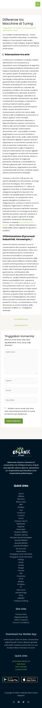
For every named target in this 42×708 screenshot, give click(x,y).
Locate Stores (21, 669)
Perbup (21, 559)
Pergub (21, 568)
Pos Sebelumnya (21, 319)
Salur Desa (21, 590)
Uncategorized (29, 28)
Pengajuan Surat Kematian (21, 557)
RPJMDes (21, 584)
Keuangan (21, 529)
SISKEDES (21, 598)
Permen (21, 570)
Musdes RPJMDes (21, 546)
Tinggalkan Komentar (12, 28)
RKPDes (21, 581)
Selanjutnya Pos (21, 325)
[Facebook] (19, 702)
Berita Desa (21, 502)
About (21, 493)
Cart (21, 510)
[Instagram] (28, 702)
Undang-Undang (21, 601)
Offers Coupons (21, 620)
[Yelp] (14, 702)
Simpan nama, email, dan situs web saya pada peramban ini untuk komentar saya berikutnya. (20, 411)
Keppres (21, 526)
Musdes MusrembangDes (21, 537)
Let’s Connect (21, 667)
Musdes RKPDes (21, 540)
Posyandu (21, 576)
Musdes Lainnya (21, 535)
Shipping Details (21, 617)
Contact (21, 515)
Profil (21, 579)
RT (21, 587)
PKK (21, 573)
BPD (21, 504)
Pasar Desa (21, 551)
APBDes (21, 496)
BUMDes (21, 507)
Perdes (21, 565)
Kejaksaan (21, 524)
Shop (21, 595)
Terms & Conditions (21, 622)
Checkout (21, 513)
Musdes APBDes (21, 532)
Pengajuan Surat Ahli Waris (21, 554)
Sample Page (21, 592)
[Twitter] (23, 702)
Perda (21, 562)
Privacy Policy (21, 614)
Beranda (21, 499)
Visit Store (21, 664)
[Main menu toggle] (37, 4)
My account (21, 548)
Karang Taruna (21, 521)
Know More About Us (21, 661)
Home (21, 518)
